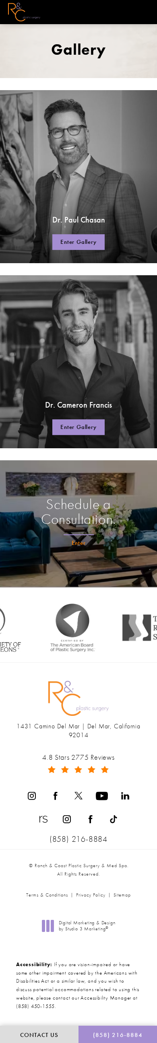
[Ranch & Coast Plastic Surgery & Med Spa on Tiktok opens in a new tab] (113, 819)
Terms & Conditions (47, 895)
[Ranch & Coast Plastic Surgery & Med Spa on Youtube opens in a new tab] (102, 796)
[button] (142, 12)
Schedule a (78, 511)
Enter (79, 543)
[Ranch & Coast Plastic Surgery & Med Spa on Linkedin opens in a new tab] (125, 796)
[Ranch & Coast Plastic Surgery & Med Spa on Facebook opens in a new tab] (55, 796)
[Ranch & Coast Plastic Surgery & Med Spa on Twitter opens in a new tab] (78, 796)
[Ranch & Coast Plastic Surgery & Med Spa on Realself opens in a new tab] (43, 819)
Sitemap (122, 895)
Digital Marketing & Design (87, 926)
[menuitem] (31, 796)
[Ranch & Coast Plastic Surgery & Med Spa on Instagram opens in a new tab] (31, 796)
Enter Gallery (78, 242)
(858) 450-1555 (35, 1006)
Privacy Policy (90, 895)
